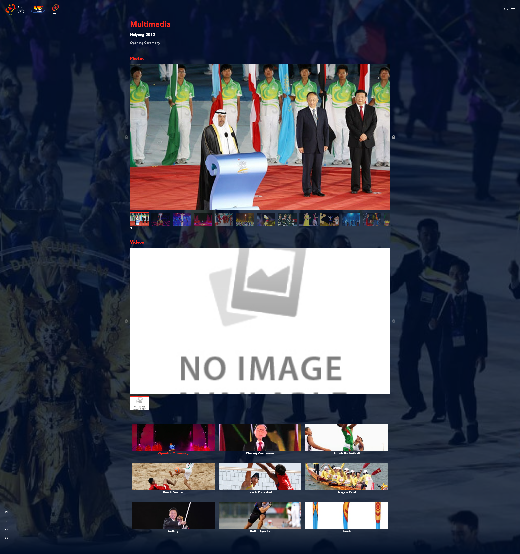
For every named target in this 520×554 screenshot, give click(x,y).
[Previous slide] (126, 137)
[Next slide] (393, 137)
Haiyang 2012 (142, 35)
